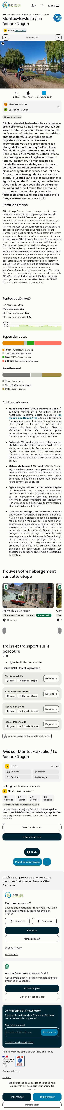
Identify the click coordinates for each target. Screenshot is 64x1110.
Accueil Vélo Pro (10, 1071)
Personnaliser (32, 1104)
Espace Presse (13, 947)
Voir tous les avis (32, 827)
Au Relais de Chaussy (16, 610)
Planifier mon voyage (27, 861)
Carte (34, 852)
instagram (20, 921)
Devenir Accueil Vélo (32, 996)
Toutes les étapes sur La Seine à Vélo (28, 14)
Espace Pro (11, 954)
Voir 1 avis (20, 30)
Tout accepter (47, 1097)
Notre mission (32, 938)
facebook (47, 921)
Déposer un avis (32, 836)
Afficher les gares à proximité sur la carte (29, 736)
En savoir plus (32, 988)
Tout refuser (17, 1097)
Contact (32, 930)
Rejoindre (51, 678)
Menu (51, 5)
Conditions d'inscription (19, 1042)
